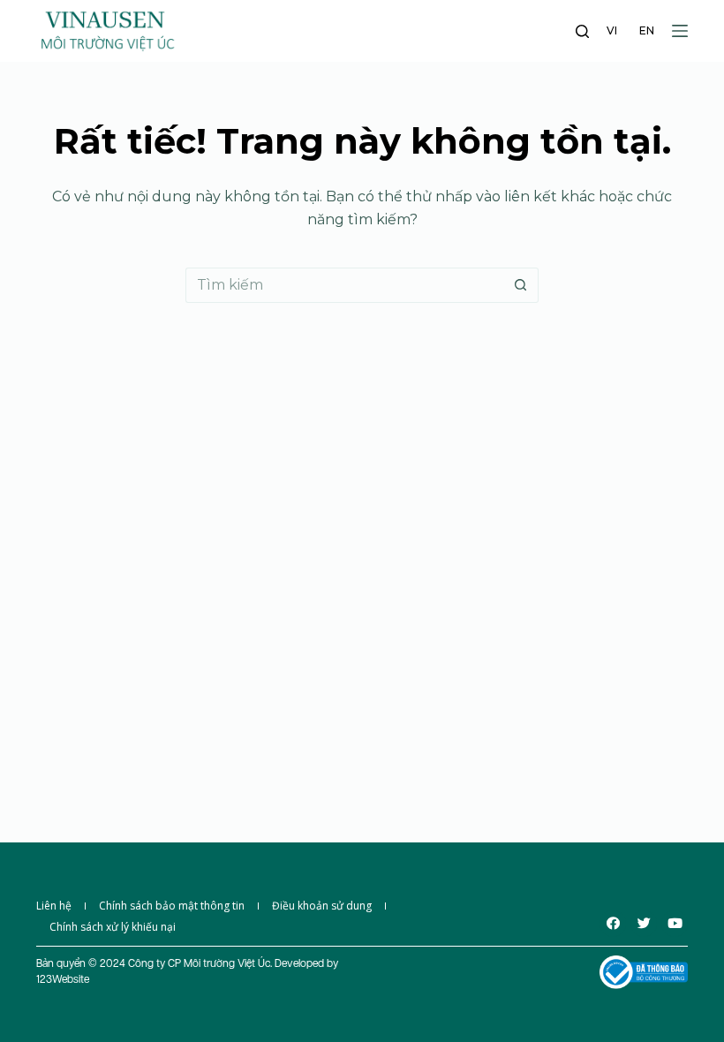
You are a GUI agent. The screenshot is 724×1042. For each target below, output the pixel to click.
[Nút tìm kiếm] (521, 285)
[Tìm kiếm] (582, 31)
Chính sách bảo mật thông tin (172, 905)
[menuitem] (612, 31)
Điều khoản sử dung (322, 905)
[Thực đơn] (680, 31)
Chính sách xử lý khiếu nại (112, 926)
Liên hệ (54, 905)
